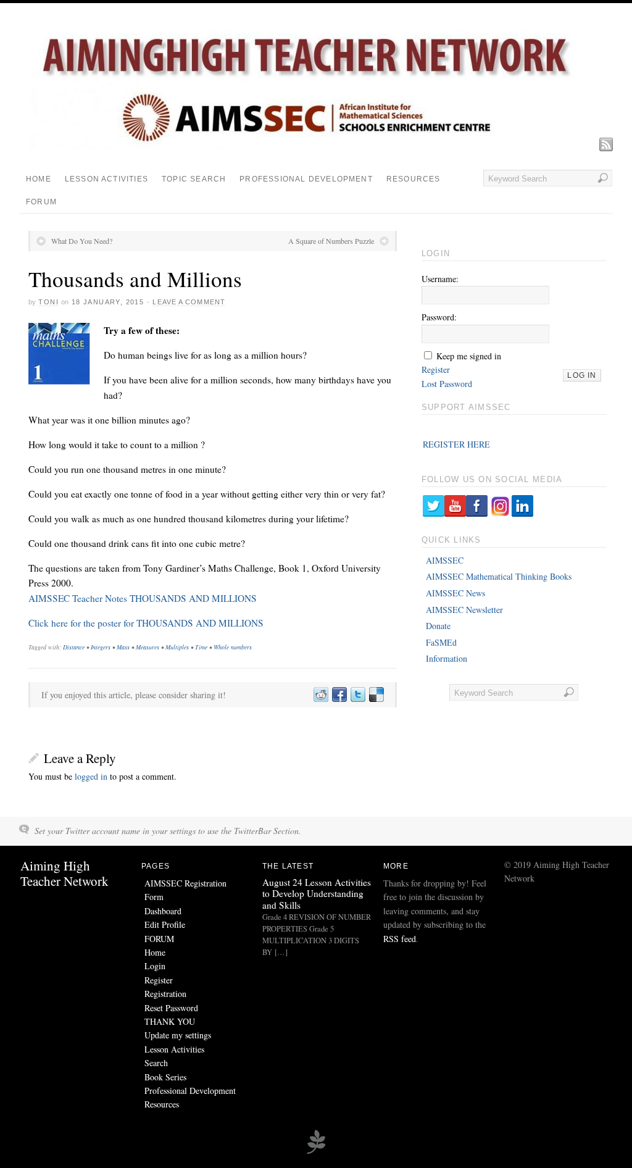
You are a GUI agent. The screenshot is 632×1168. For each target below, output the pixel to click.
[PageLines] (316, 1152)
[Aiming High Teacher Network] (306, 145)
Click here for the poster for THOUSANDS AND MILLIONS (146, 623)
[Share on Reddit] (320, 694)
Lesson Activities (106, 179)
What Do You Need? (81, 241)
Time (201, 647)
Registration (165, 993)
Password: (439, 317)
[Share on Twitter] (357, 694)
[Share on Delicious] (376, 694)
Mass (123, 647)
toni (48, 302)
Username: (440, 279)
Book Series (165, 1077)
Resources (413, 179)
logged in (91, 776)
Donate (438, 626)
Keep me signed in (468, 356)
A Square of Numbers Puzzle (331, 241)
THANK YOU (169, 1021)
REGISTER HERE (456, 444)
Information (446, 658)
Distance (74, 647)
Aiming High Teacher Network (64, 873)
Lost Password (447, 384)
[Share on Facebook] (339, 694)
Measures (147, 647)
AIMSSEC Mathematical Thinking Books (499, 576)
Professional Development (306, 179)
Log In (581, 375)
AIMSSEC (445, 560)
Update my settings (177, 1035)
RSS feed (399, 939)
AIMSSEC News (455, 593)
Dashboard (162, 911)
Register (436, 369)
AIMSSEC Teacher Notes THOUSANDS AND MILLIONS (142, 598)
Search (156, 1063)
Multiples (177, 647)
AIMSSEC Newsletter (464, 609)
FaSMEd (441, 642)
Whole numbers (233, 647)
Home (38, 179)
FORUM (41, 202)
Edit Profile (164, 924)
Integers (100, 647)
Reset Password (171, 1008)
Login (154, 966)
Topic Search (194, 179)
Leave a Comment (188, 302)
